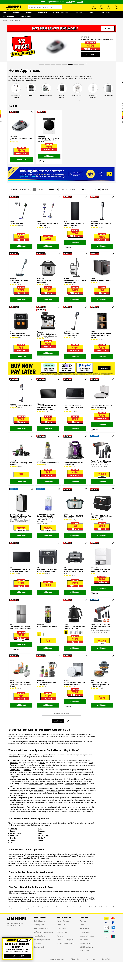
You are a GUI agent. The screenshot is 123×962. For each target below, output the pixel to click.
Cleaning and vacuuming (19, 788)
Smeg (40, 840)
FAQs (91, 899)
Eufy (40, 833)
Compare (43, 161)
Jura (11, 843)
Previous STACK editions (65, 943)
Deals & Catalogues (60, 12)
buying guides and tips (72, 897)
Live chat (69, 2)
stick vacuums (39, 791)
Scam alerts (38, 943)
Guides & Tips (62, 932)
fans (92, 800)
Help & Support (39, 921)
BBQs (35, 767)
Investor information (87, 936)
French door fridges (33, 774)
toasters (42, 763)
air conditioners (53, 800)
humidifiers (68, 802)
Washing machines (17, 779)
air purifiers (59, 802)
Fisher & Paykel (44, 836)
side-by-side (19, 774)
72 (88, 189)
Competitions (61, 928)
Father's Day (42, 12)
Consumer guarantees (57, 959)
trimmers (47, 807)
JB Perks (90, 878)
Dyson (12, 831)
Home (5, 20)
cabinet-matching (29, 793)
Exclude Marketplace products (18, 189)
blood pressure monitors (72, 812)
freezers (27, 770)
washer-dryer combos (43, 781)
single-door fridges (46, 772)
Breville (13, 838)
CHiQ (40, 829)
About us (83, 921)
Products (16, 12)
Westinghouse (15, 833)
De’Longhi (13, 840)
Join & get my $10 (17, 956)
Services (92, 12)
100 (91, 189)
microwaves (14, 763)
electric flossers (80, 809)
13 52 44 (80, 2)
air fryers (70, 760)
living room (49, 861)
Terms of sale (106, 959)
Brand (62, 189)
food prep (23, 760)
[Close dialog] (30, 940)
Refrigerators (15, 770)
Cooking (13, 760)
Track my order (39, 925)
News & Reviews (26, 16)
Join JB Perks (8, 16)
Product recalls (39, 947)
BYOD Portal (84, 940)
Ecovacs (41, 831)
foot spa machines (55, 812)
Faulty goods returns (41, 928)
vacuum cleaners (89, 788)
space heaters (21, 800)
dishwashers (14, 793)
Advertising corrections (42, 940)
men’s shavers (35, 807)
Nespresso (14, 836)
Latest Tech (61, 925)
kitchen (34, 861)
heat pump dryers (51, 784)
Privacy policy (75, 959)
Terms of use (91, 959)
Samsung (13, 829)
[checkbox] (38, 160)
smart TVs (79, 863)
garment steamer (80, 784)
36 (86, 189)
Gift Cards (105, 12)
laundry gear (79, 779)
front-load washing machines (20, 781)
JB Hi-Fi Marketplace (87, 947)
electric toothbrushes (65, 809)
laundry (39, 861)
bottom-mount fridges (82, 772)
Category (51, 189)
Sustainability (84, 928)
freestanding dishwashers (56, 793)
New (4, 12)
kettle (20, 765)
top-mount (68, 772)
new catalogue (71, 877)
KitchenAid (42, 838)
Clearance (78, 12)
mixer (91, 763)
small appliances (37, 760)
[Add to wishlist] (32, 112)
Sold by (41, 189)
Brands (29, 12)
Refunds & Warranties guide (43, 932)
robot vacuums (55, 791)
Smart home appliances (16, 854)
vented (31, 784)
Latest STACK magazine (65, 940)
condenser (38, 784)
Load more (58, 721)
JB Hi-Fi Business (86, 943)
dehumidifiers (79, 802)
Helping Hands (85, 932)
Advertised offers (40, 936)
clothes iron (69, 784)
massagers (44, 812)
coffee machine (35, 765)
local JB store (54, 901)
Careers (82, 925)
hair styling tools (57, 807)
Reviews (60, 936)
